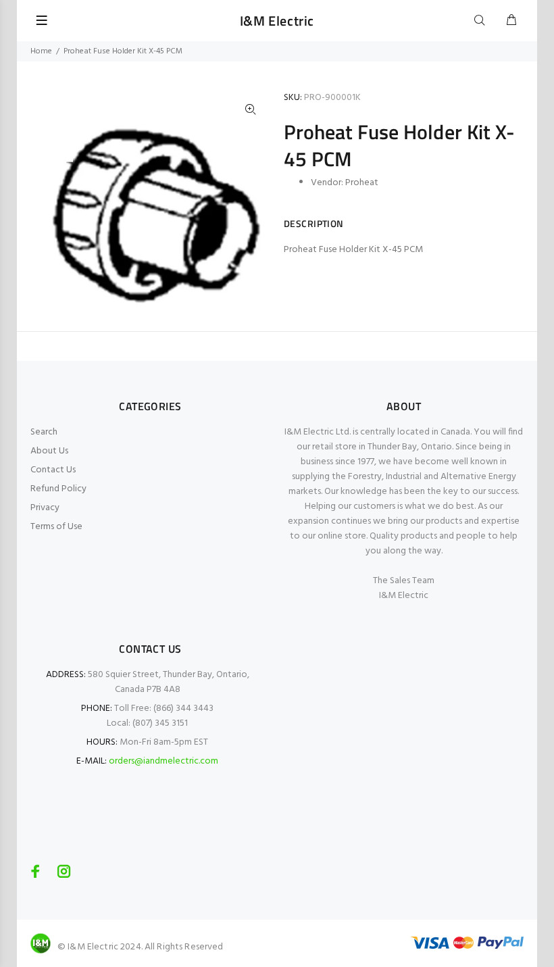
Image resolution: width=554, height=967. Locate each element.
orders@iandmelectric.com (163, 761)
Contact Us (53, 470)
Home (41, 51)
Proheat (361, 183)
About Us (49, 451)
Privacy (44, 508)
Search (43, 432)
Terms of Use (56, 527)
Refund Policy (58, 489)
